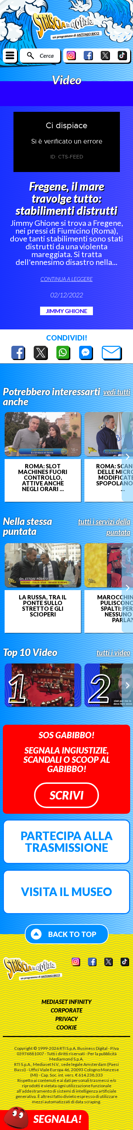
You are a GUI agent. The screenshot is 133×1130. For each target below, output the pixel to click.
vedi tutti (116, 391)
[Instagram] (71, 55)
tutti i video (113, 652)
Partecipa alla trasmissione (67, 842)
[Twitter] (105, 55)
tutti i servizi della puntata (104, 526)
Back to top (72, 934)
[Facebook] (88, 55)
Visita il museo (66, 892)
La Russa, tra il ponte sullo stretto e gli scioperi (43, 605)
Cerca (47, 55)
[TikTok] (122, 55)
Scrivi (66, 795)
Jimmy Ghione (66, 310)
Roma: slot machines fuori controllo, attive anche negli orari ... (42, 477)
